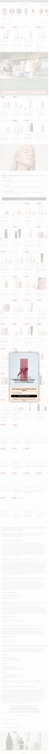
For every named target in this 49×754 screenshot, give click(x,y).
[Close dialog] (37, 353)
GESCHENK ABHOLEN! (24, 396)
